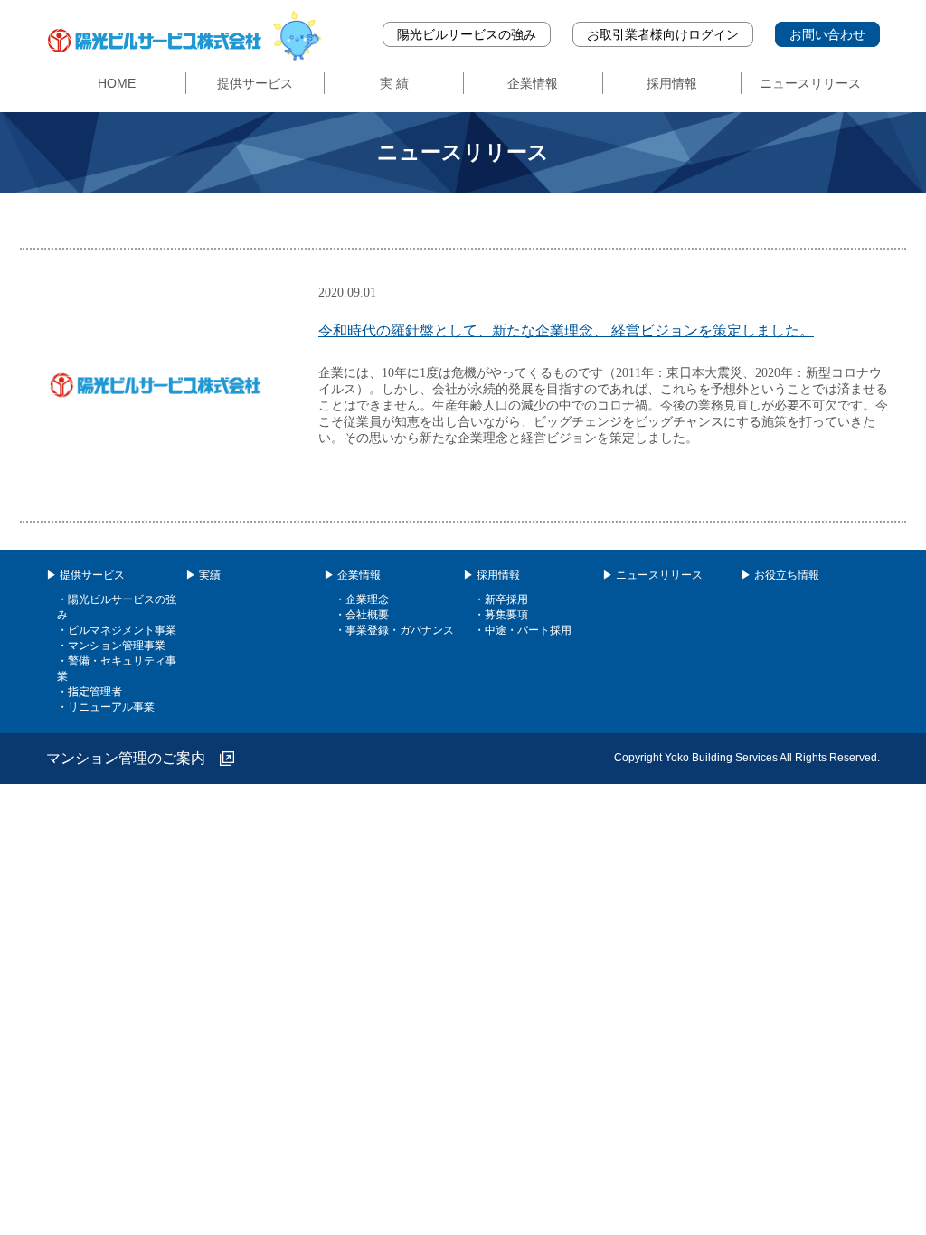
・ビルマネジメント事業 (116, 630)
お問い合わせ (827, 34)
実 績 (394, 83)
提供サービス (255, 83)
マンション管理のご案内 (133, 758)
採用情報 (672, 83)
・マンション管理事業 (111, 645)
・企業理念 (362, 599)
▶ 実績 (203, 575)
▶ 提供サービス (85, 575)
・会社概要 (362, 614)
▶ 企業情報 (352, 575)
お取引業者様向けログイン (663, 34)
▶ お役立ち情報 (780, 575)
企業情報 (532, 83)
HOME (117, 83)
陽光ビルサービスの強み (466, 34)
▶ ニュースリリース (652, 575)
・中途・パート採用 (523, 630)
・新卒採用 (501, 599)
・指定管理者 (89, 691)
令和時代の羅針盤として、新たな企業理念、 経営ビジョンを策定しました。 (566, 330)
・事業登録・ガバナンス (394, 630)
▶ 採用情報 (491, 575)
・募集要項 (501, 614)
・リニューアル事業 (106, 707)
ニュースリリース (810, 83)
